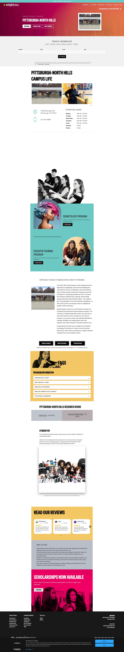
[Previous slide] (41, 470)
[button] (120, 9)
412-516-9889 (46, 119)
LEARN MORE (39, 590)
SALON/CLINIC (101, 5)
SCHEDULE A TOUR (117, 5)
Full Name (20, 49)
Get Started (62, 56)
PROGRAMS (85, 5)
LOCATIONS (93, 5)
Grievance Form (12, 627)
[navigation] (12, 5)
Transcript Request (13, 620)
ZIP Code (63, 49)
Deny (104, 645)
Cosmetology (43, 415)
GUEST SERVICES (48, 26)
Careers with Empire (111, 627)
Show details (29, 649)
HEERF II (41, 618)
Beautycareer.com (12, 621)
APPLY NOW (109, 5)
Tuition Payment (12, 618)
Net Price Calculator (27, 623)
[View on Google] (37, 522)
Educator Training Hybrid (75, 414)
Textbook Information (13, 625)
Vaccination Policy (12, 623)
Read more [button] (38, 531)
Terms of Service (41, 64)
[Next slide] (83, 470)
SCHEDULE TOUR (36, 26)
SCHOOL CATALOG (46, 343)
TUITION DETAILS (78, 343)
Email (85, 49)
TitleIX (25, 627)
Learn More (67, 224)
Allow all (104, 641)
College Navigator (27, 620)
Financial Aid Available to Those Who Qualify (62, 1)
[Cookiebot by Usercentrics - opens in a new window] (17, 649)
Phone (41, 49)
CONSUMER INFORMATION (28, 615)
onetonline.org (26, 621)
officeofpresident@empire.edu (109, 625)
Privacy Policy (47, 64)
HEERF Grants (42, 615)
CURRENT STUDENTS (13, 615)
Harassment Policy (27, 625)
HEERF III (41, 620)
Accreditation (26, 618)
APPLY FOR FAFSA (62, 343)
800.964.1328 (112, 624)
